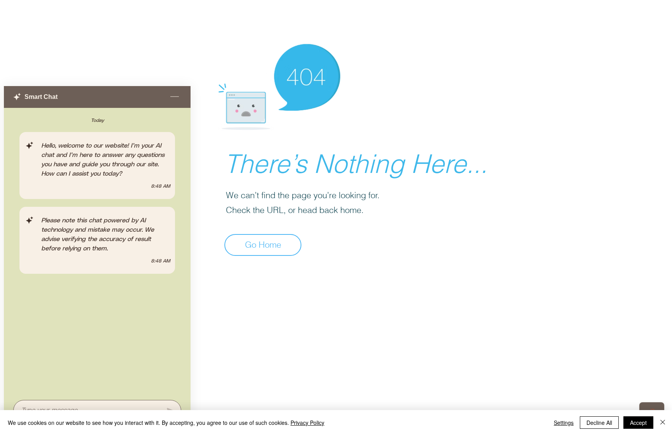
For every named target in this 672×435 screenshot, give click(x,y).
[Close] (662, 422)
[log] (97, 251)
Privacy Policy (307, 422)
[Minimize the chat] (174, 97)
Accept (638, 422)
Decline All (599, 422)
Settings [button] (564, 422)
